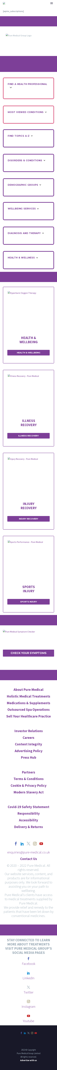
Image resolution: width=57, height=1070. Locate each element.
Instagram (28, 1006)
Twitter (28, 992)
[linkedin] (22, 844)
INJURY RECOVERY (28, 519)
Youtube (28, 1021)
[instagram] (35, 844)
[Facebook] (21, 1033)
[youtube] (41, 844)
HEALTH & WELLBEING (29, 339)
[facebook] (16, 844)
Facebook (28, 963)
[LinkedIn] (25, 1033)
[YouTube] (36, 1033)
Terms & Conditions (29, 779)
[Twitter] (28, 1033)
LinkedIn (28, 978)
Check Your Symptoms (28, 653)
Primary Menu (51, 3)
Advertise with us (28, 1060)
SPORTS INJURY (28, 601)
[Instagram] (32, 1033)
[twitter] (28, 844)
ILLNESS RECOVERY (28, 435)
